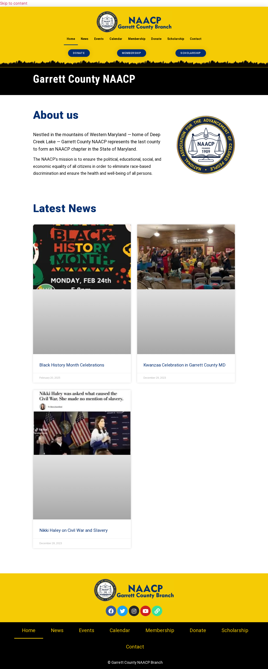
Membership (136, 38)
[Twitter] (122, 611)
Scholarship (175, 38)
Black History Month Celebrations (71, 365)
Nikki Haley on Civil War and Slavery (73, 530)
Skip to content (13, 3)
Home (71, 38)
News (84, 38)
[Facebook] (111, 611)
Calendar (116, 38)
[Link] (157, 611)
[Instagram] (134, 611)
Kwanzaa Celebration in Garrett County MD (184, 365)
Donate (156, 38)
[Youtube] (145, 611)
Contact (195, 38)
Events (99, 38)
